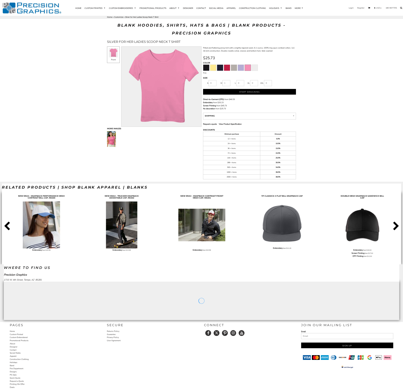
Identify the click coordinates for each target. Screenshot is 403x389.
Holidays (13, 362)
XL (248, 83)
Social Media (15, 353)
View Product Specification (230, 124)
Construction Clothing (19, 359)
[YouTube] (241, 333)
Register (360, 8)
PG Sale (13, 375)
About (12, 343)
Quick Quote (15, 378)
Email (303, 331)
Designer (13, 347)
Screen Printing (209, 105)
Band (12, 365)
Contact (13, 350)
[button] (95, 8)
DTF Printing (358, 256)
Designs (13, 371)
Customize (118, 17)
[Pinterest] (225, 333)
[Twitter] (216, 333)
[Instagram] (233, 333)
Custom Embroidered (19, 337)
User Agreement (114, 340)
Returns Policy (113, 331)
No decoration (209, 108)
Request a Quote (17, 381)
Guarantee (111, 334)
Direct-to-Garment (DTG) (213, 99)
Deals (12, 387)
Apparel (13, 356)
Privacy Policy (113, 337)
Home (109, 17)
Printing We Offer (17, 384)
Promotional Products (19, 340)
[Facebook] (208, 333)
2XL (262, 83)
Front (113, 59)
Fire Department (16, 368)
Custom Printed (16, 334)
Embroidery (208, 102)
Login (351, 8)
